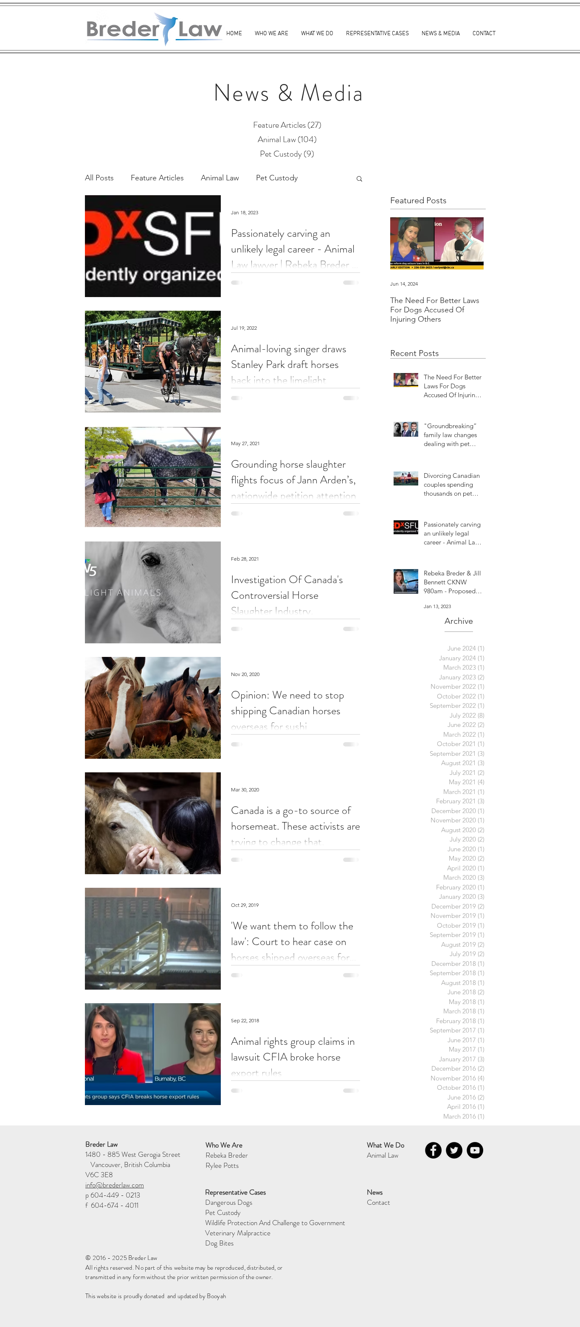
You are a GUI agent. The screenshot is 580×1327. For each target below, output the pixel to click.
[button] (359, 179)
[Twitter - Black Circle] (454, 1150)
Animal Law (220, 177)
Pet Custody (277, 177)
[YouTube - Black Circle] (475, 1150)
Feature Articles (157, 177)
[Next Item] (467, 243)
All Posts (99, 177)
